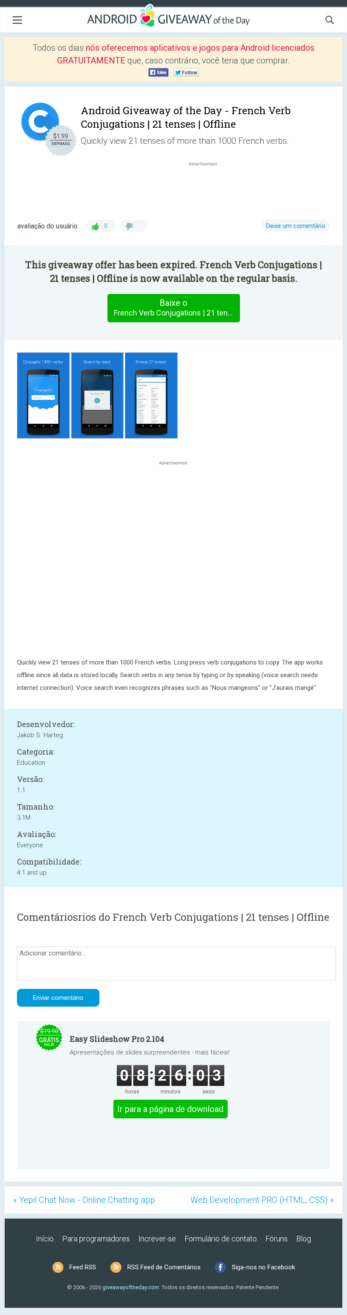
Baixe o (177, 307)
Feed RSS (82, 1267)
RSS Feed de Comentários (164, 1267)
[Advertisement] (207, 188)
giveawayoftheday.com (130, 1287)
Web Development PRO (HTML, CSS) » (262, 1200)
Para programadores (96, 1238)
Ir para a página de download (170, 1109)
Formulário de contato (221, 1238)
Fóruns (276, 1238)
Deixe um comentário (295, 226)
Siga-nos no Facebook (263, 1267)
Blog (303, 1238)
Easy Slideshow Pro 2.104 (117, 1039)
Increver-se (157, 1238)
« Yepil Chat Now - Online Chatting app (84, 1200)
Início (45, 1238)
